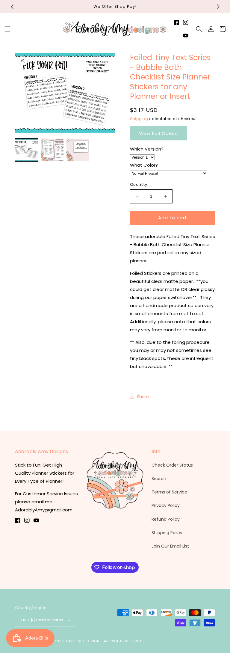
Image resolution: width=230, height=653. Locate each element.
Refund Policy (166, 519)
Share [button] (143, 397)
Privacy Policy (166, 505)
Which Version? (147, 149)
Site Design (89, 641)
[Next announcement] (218, 6)
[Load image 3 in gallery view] (77, 150)
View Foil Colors (158, 133)
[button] (7, 29)
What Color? (144, 165)
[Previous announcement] (12, 6)
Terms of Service (169, 492)
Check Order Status (172, 465)
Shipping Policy (167, 533)
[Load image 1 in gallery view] (26, 150)
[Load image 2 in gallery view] (52, 150)
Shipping (139, 118)
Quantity (138, 184)
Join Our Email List (170, 546)
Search (159, 479)
